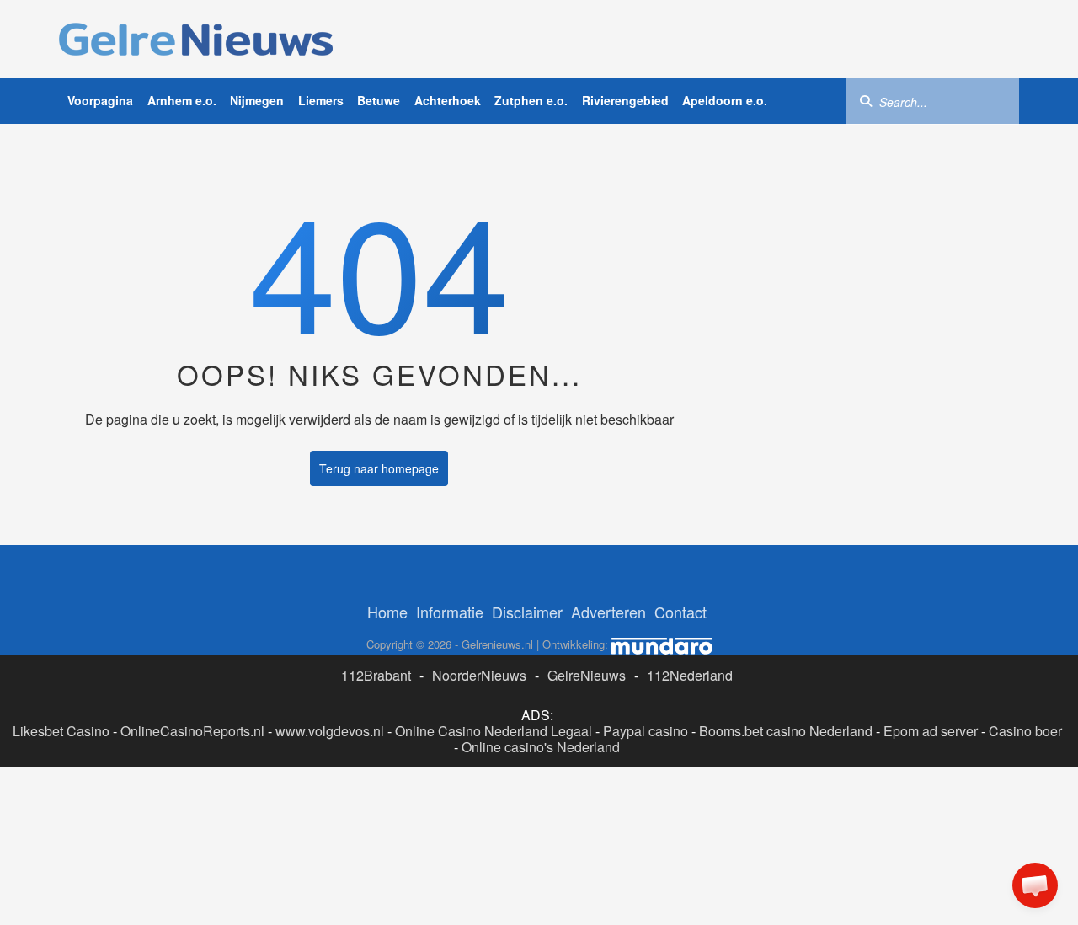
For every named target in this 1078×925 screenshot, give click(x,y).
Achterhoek (447, 100)
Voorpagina (100, 100)
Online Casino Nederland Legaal (493, 731)
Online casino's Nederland (541, 747)
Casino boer (1025, 731)
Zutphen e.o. (531, 100)
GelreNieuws (586, 675)
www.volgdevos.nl (329, 731)
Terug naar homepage (379, 468)
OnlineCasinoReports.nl (192, 731)
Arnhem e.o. (181, 100)
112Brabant (376, 675)
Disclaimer (527, 612)
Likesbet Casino (61, 731)
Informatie (449, 612)
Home (387, 612)
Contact (680, 612)
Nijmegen (257, 100)
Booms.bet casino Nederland (786, 731)
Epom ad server (930, 731)
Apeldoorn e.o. (724, 100)
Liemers (321, 100)
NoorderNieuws (479, 675)
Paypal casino (645, 731)
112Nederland (690, 675)
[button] (1035, 885)
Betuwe (378, 100)
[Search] (865, 100)
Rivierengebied (625, 100)
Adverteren (608, 612)
